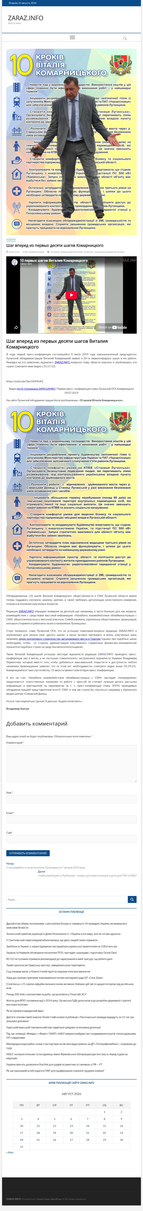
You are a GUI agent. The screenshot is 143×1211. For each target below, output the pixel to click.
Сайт (9, 832)
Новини (11, 239)
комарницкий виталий (72, 252)
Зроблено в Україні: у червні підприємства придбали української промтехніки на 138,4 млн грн (61, 946)
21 (87, 1132)
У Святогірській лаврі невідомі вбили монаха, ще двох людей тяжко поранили (51, 940)
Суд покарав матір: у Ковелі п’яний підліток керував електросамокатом (48, 971)
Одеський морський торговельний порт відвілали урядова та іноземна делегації (53, 1027)
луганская (88, 252)
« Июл (9, 1152)
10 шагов (55, 252)
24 (21, 1139)
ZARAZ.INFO (25, 18)
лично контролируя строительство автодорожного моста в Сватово (60, 638)
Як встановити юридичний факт (25, 1010)
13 (71, 1125)
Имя (9, 792)
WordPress (56, 1199)
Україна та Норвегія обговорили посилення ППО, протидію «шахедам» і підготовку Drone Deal (61, 952)
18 (38, 1132)
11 (38, 1125)
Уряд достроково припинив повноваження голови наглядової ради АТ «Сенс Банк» (54, 977)
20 (71, 1132)
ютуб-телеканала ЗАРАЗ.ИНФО (36, 388)
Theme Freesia (43, 1199)
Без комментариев (34, 252)
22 (104, 1132)
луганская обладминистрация (109, 252)
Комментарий (15, 742)
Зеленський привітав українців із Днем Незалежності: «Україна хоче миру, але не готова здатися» (63, 933)
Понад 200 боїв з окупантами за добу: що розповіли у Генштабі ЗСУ (46, 994)
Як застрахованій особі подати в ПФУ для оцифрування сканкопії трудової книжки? (55, 1070)
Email (10, 812)
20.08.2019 (14, 252)
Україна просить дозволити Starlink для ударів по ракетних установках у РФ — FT (54, 1064)
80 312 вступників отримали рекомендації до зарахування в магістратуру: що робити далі (59, 958)
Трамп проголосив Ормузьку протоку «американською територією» (45, 965)
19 (54, 1132)
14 (87, 1125)
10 (21, 1125)
